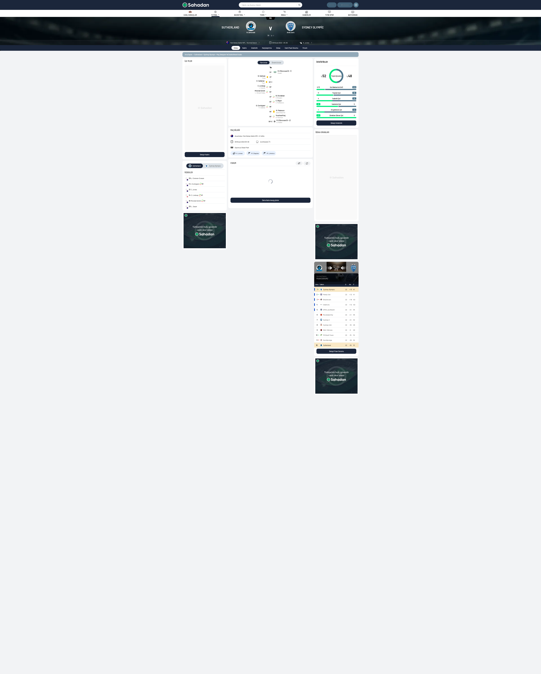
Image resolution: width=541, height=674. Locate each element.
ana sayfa (188, 55)
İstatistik (254, 48)
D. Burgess (279, 98)
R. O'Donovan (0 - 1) (284, 71)
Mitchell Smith (260, 91)
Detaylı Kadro (204, 155)
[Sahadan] (210, 5)
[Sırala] (299, 163)
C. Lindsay (261, 86)
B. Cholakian (280, 96)
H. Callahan (260, 81)
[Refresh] (307, 163)
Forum (305, 48)
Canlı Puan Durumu (291, 48)
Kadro (244, 48)
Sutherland (230, 27)
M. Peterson (280, 110)
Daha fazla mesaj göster (270, 200)
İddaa (278, 48)
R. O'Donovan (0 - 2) (284, 120)
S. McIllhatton (280, 103)
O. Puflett (279, 122)
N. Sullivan (261, 76)
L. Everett (262, 88)
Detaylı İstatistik (336, 123)
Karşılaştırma (267, 48)
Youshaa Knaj (280, 115)
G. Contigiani (260, 106)
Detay (236, 48)
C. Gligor (279, 101)
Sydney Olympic (313, 27)
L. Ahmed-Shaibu (260, 93)
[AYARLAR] (356, 4)
